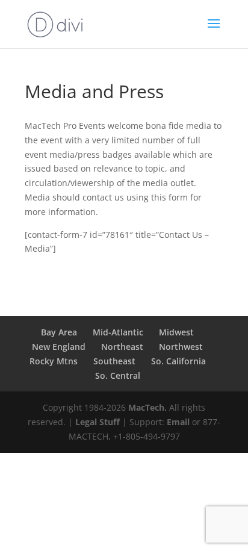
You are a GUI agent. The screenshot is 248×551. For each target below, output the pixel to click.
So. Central (117, 375)
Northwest (181, 346)
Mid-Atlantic (118, 332)
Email (178, 422)
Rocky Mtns (53, 361)
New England (58, 346)
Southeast (114, 361)
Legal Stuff (97, 422)
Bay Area (59, 332)
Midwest (176, 332)
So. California (178, 361)
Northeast (122, 346)
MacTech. (147, 407)
